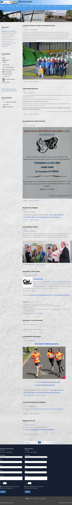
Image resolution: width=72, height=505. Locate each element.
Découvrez (4, 31)
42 (36, 442)
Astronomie (26, 313)
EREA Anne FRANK (25, 2)
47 (48, 442)
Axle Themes (69, 502)
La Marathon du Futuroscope (32, 336)
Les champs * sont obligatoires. (6, 452)
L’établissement (27, 264)
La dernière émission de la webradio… (34, 402)
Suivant (52, 442)
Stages (4, 62)
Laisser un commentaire (33, 81)
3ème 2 (25, 81)
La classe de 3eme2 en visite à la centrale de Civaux (39, 26)
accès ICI (34, 290)
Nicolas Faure (32, 92)
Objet (1, 470)
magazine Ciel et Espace (39, 286)
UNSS (33, 395)
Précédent (27, 442)
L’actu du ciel (38, 279)
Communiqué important (30, 89)
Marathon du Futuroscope (51, 382)
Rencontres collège (27, 395)
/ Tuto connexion (66, 6)
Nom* (1, 460)
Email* (1, 465)
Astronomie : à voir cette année (32, 320)
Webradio (26, 413)
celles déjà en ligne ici (56, 215)
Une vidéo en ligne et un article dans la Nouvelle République (42, 217)
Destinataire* (2, 455)
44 (42, 442)
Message (2, 475)
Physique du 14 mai (29, 421)
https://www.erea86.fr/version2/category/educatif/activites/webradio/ (48, 409)
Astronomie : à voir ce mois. (31, 271)
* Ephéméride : (26, 301)
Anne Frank (12, 31)
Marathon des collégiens (30, 208)
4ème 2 (25, 434)
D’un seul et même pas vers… (47, 344)
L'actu (30, 313)
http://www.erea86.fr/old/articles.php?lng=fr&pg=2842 (42, 429)
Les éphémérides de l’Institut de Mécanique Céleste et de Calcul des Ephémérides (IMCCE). (49, 295)
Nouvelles (26, 114)
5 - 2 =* (1, 483)
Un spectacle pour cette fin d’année (34, 121)
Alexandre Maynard (33, 29)
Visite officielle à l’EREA (30, 227)
